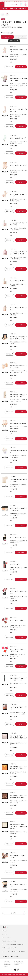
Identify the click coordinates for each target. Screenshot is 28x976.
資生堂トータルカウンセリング (9, 941)
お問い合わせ (16, 964)
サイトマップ (6, 966)
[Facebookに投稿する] (18, 970)
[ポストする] (15, 970)
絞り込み (8, 37)
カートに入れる (20, 66)
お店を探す (5, 934)
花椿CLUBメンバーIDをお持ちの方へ (11, 956)
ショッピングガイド (7, 937)
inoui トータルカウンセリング (9, 947)
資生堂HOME (4, 974)
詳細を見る (9, 66)
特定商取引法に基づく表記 (18, 961)
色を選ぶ (21, 97)
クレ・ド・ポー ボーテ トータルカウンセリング (13, 944)
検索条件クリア (14, 40)
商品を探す (5, 930)
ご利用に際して (6, 961)
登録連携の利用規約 (7, 964)
